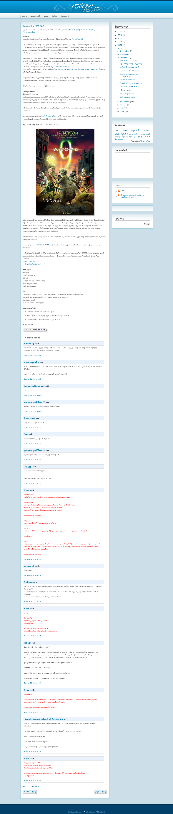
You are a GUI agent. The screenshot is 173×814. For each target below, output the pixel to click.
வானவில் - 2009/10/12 (129, 87)
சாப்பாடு (117, 137)
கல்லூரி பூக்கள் (126, 90)
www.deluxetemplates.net (67, 69)
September (125, 102)
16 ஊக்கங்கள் (31, 32)
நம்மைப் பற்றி (35, 16)
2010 (120, 45)
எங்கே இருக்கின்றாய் (128, 93)
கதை (131, 134)
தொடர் (139, 137)
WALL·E (48, 245)
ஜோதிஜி (27, 466)
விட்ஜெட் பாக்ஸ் (49, 53)
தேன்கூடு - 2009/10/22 (129, 70)
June (122, 111)
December (125, 51)
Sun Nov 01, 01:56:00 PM (32, 459)
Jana (26, 434)
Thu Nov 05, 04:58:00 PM (32, 780)
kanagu (27, 643)
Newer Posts (30, 792)
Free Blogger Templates (74, 812)
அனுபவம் (135, 130)
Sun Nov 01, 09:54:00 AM (32, 379)
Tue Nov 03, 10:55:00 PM (32, 712)
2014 (120, 32)
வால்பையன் (29, 566)
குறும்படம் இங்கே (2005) (31, 261)
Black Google (101, 812)
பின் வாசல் (65, 16)
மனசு (46, 16)
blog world (121, 130)
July (122, 108)
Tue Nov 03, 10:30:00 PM (32, 683)
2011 (120, 42)
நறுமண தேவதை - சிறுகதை (131, 64)
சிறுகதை (125, 137)
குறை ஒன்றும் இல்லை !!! (34, 402)
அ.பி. (73, 30)
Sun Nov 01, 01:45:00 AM (32, 355)
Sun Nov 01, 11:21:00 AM (32, 395)
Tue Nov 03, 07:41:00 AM (32, 601)
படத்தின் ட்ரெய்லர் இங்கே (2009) (34, 264)
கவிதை (137, 134)
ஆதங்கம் (147, 130)
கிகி (148, 134)
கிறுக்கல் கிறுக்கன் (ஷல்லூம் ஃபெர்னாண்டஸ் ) (43, 719)
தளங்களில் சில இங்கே (62, 67)
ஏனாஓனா (79, 30)
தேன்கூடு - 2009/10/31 (34, 26)
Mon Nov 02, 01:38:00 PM (32, 575)
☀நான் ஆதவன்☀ (31, 362)
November (125, 54)
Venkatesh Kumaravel (34, 386)
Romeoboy (29, 343)
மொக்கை (119, 139)
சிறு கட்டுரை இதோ (78, 39)
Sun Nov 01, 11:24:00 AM (32, 411)
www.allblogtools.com (90, 69)
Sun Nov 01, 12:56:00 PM (32, 443)
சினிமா (54, 16)
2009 (120, 48)
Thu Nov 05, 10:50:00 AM (32, 751)
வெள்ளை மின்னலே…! (128, 80)
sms (69, 30)
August (123, 105)
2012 (120, 38)
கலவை (85, 30)
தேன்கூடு (92, 30)
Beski (26, 490)
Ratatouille (40, 245)
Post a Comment (31, 786)
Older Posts (100, 792)
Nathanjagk (29, 582)
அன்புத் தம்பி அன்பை (49, 116)
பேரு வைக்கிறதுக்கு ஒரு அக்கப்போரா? (129, 75)
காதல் (143, 134)
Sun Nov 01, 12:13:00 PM (32, 427)
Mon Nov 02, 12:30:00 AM (32, 559)
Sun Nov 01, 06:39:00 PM (32, 483)
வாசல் (24, 16)
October (124, 57)
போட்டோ (146, 137)
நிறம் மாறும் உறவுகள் (128, 97)
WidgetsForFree (144, 141)
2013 (120, 35)
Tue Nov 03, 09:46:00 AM (32, 636)
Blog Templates (90, 812)
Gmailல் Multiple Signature (131, 83)
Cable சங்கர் (29, 418)
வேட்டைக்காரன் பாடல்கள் (129, 67)
